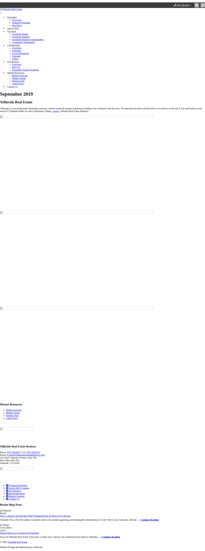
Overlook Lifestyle (21, 37)
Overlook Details (20, 34)
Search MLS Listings (18, 488)
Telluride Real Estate (17, 542)
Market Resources (15, 72)
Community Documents (23, 42)
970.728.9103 (33, 452)
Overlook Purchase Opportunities (28, 39)
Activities (16, 50)
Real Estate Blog (16, 493)
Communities (13, 45)
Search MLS (13, 28)
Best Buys (17, 25)
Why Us (16, 67)
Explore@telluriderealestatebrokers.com (26, 455)
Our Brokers (13, 61)
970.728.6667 (183, 5)
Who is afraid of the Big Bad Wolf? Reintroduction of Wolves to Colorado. (35, 516)
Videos (15, 59)
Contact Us (12, 86)
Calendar (16, 56)
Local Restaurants (20, 53)
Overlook (11, 31)
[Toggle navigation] (1, 12)
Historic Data (18, 81)
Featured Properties (21, 22)
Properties (12, 17)
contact (56, 111)
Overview (16, 20)
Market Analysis (19, 75)
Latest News (18, 83)
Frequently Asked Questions (25, 70)
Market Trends (19, 78)
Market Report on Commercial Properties (19, 533)
